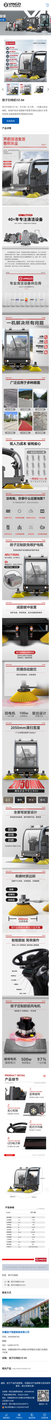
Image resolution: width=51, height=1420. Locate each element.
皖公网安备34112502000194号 (17, 1407)
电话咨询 (31, 1417)
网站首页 (6, 1417)
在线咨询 (11, 120)
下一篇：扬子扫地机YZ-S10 (14, 1285)
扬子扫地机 (13, 1275)
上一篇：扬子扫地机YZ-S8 (14, 1281)
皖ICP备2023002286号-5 (18, 1404)
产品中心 (19, 1417)
